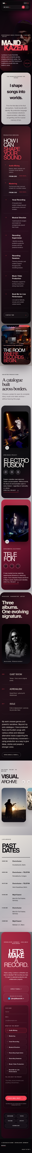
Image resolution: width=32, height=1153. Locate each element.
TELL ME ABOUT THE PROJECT (13, 1076)
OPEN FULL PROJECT (11, 490)
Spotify (22, 1120)
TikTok (22, 1116)
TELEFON (10, 556)
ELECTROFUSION (16, 462)
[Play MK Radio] (23, 7)
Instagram (10, 1116)
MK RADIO (7, 7)
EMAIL (7, 1016)
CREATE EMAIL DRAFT (16, 1098)
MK (4, 3)
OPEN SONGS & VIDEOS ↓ (11, 754)
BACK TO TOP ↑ (26, 1149)
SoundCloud (16, 1125)
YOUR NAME (8, 1008)
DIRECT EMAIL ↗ (16, 989)
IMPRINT (3, 1145)
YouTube (10, 1120)
